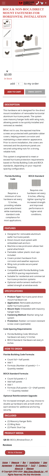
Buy (24, 462)
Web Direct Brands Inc (33, 471)
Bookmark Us (21, 465)
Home (5, 462)
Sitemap (30, 468)
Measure (15, 462)
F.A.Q (33, 465)
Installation (34, 462)
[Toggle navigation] (4, 3)
